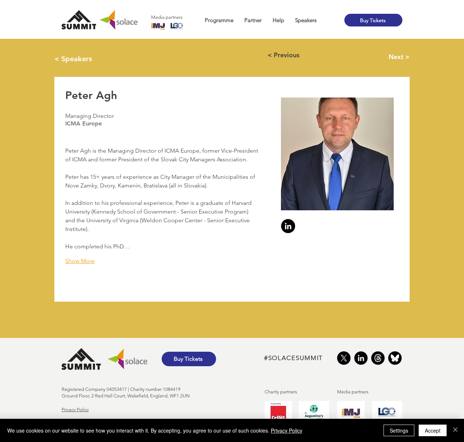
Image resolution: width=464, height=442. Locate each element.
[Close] (455, 430)
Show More (80, 260)
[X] (344, 358)
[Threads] (378, 358)
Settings (399, 430)
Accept (432, 430)
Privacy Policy (75, 409)
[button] (219, 20)
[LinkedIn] (361, 358)
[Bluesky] (395, 358)
